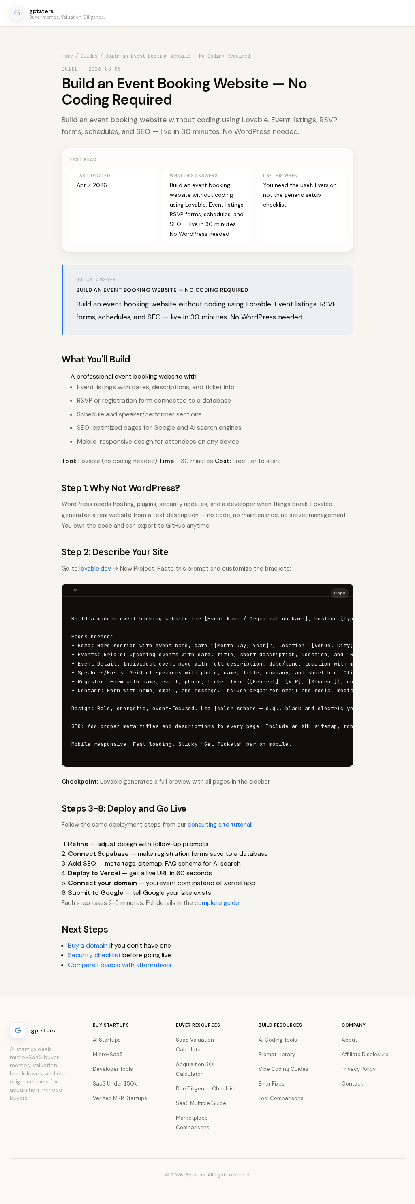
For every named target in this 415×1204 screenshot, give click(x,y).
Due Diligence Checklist (206, 1088)
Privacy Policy (359, 1069)
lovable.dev (95, 568)
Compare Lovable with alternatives (119, 965)
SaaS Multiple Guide (201, 1103)
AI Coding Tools (278, 1039)
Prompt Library (277, 1054)
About (349, 1039)
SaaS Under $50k (115, 1083)
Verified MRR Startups (120, 1098)
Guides (89, 56)
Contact (352, 1083)
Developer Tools (113, 1069)
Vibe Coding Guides (283, 1069)
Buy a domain (88, 945)
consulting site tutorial (219, 825)
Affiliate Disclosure (365, 1054)
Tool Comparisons (281, 1098)
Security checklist (94, 955)
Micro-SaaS (108, 1054)
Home (67, 56)
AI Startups (107, 1039)
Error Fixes (272, 1083)
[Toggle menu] (401, 13)
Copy (339, 593)
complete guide (217, 903)
